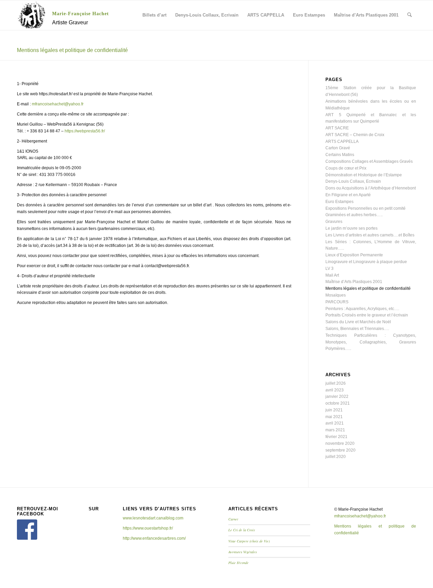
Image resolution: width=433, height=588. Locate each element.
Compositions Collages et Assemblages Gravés (369, 161)
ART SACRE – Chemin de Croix (354, 134)
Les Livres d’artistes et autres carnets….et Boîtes (369, 235)
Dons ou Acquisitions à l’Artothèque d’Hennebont (370, 188)
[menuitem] (154, 15)
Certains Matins (339, 154)
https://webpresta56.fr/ (85, 131)
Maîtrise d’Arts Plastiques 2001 (353, 281)
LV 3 (329, 268)
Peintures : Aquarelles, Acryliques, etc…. (362, 308)
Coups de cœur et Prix (345, 168)
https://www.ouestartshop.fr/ (148, 528)
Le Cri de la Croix (241, 530)
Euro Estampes (339, 201)
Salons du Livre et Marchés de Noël (358, 321)
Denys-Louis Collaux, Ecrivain (353, 181)
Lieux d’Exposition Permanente (354, 255)
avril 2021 (334, 423)
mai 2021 (334, 416)
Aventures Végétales (242, 551)
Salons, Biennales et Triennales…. (357, 328)
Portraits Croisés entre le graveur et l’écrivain (366, 315)
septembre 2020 (340, 450)
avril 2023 (334, 390)
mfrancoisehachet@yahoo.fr (58, 104)
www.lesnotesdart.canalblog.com (153, 518)
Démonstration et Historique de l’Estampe (363, 175)
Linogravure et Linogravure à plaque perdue (366, 261)
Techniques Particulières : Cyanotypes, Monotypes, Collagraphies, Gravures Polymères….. (370, 342)
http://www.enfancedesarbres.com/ (154, 538)
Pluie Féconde (238, 562)
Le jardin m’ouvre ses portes (351, 228)
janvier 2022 (336, 396)
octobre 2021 (337, 403)
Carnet (233, 519)
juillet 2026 (335, 383)
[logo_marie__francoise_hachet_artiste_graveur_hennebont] (32, 15)
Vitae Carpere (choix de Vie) (249, 541)
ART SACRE (337, 128)
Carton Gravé (337, 148)
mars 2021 (335, 430)
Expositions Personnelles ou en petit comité (365, 208)
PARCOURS (336, 302)
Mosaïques (335, 295)
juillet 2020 (335, 456)
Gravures (333, 221)
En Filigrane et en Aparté (348, 195)
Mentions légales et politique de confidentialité (72, 50)
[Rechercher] (409, 15)
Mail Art (332, 275)
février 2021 (336, 436)
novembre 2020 (340, 443)
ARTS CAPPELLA (342, 141)
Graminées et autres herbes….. (354, 214)
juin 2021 (334, 410)
